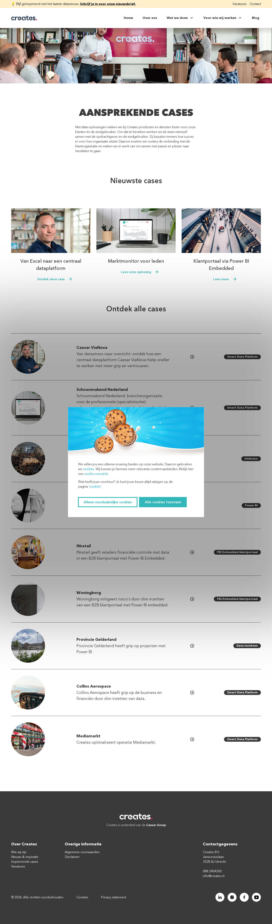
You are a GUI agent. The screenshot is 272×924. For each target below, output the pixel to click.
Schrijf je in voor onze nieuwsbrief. (108, 4)
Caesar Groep (156, 825)
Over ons (150, 18)
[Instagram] (232, 897)
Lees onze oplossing (136, 272)
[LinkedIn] (219, 897)
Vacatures (240, 4)
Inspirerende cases (24, 862)
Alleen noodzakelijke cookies (108, 502)
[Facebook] (244, 897)
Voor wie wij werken (220, 18)
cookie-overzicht (96, 473)
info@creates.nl (213, 876)
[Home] (24, 18)
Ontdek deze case (51, 279)
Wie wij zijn (18, 852)
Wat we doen (177, 18)
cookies (88, 469)
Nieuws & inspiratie (24, 857)
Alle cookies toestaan (163, 502)
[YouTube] (256, 897)
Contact (255, 4)
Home (128, 18)
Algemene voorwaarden (82, 852)
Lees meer (221, 279)
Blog (255, 18)
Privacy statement (113, 897)
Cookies (82, 897)
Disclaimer (72, 857)
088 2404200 (212, 871)
